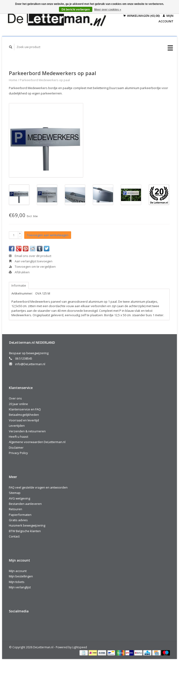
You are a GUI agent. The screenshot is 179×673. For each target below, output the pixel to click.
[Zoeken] (10, 47)
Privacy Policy (18, 453)
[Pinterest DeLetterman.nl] (42, 623)
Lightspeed (79, 647)
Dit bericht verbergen (76, 9)
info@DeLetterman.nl (30, 364)
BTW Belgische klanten (25, 531)
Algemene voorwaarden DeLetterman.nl (37, 442)
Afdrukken (22, 272)
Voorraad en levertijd (24, 420)
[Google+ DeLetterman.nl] (32, 623)
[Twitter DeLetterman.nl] (23, 623)
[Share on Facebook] (11, 248)
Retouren (15, 509)
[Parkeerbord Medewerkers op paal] (46, 140)
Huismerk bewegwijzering (27, 525)
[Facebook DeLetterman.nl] (13, 623)
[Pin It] (25, 248)
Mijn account (18, 571)
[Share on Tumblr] (39, 248)
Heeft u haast (18, 436)
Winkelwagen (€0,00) (143, 16)
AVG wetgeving (19, 498)
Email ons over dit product (32, 256)
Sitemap (15, 493)
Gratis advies (18, 520)
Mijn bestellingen (21, 576)
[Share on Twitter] (46, 248)
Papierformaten (20, 515)
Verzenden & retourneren (27, 431)
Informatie (18, 285)
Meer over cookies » (107, 9)
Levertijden (17, 425)
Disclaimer (16, 447)
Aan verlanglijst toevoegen (33, 261)
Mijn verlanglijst (20, 587)
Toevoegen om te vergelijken (35, 266)
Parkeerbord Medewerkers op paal (45, 80)
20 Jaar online (18, 404)
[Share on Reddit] (32, 248)
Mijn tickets (16, 582)
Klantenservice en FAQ (25, 409)
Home (13, 80)
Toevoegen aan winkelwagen (48, 235)
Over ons (15, 398)
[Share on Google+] (18, 248)
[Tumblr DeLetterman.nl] (61, 623)
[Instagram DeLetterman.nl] (70, 623)
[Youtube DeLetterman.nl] (51, 623)
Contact (14, 536)
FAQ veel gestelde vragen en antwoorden (38, 487)
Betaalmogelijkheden (24, 415)
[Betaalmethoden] (84, 652)
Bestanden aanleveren (25, 504)
